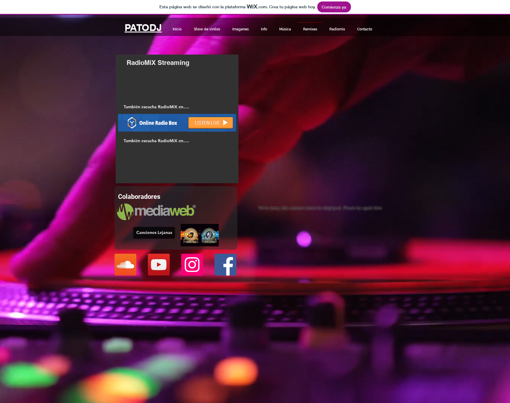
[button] (156, 107)
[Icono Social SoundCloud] (125, 265)
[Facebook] (225, 265)
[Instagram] (192, 265)
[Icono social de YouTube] (159, 265)
